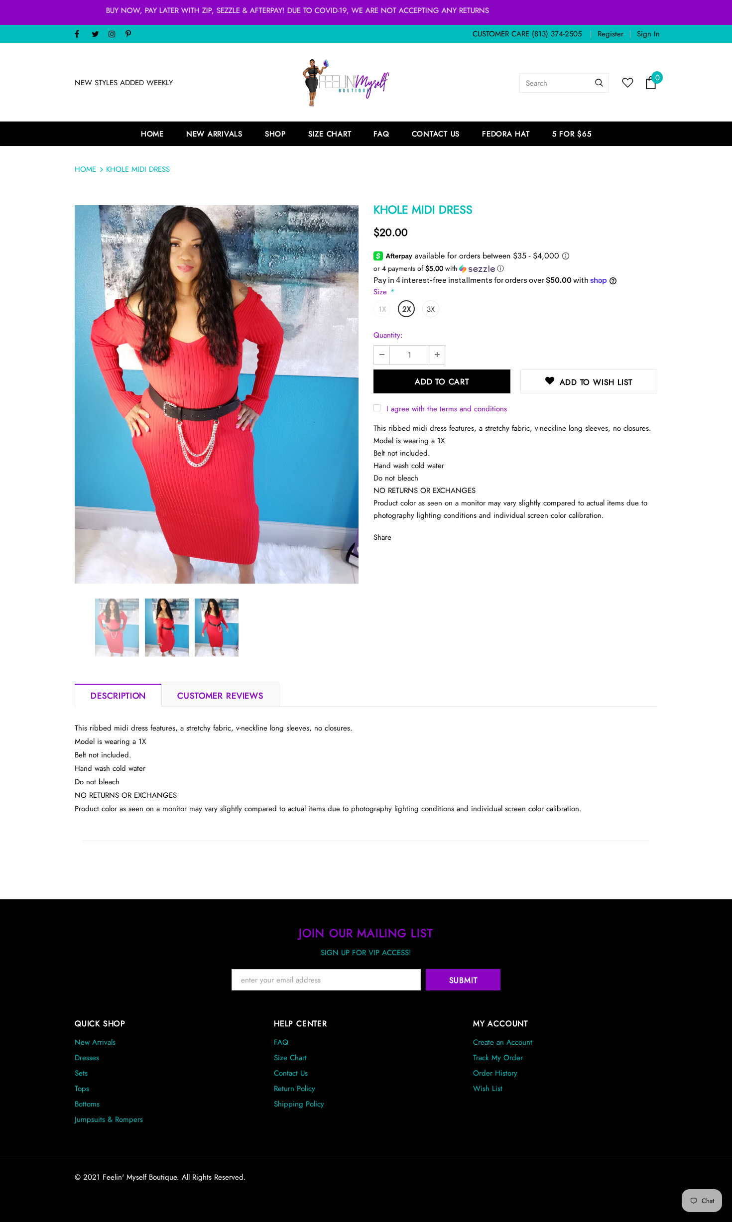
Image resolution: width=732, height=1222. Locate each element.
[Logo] (346, 83)
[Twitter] (98, 34)
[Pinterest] (131, 34)
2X (406, 309)
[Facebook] (81, 34)
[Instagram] (115, 34)
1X (382, 309)
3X (431, 309)
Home (85, 169)
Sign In (648, 33)
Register (610, 33)
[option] (217, 394)
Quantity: (388, 335)
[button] (515, 268)
